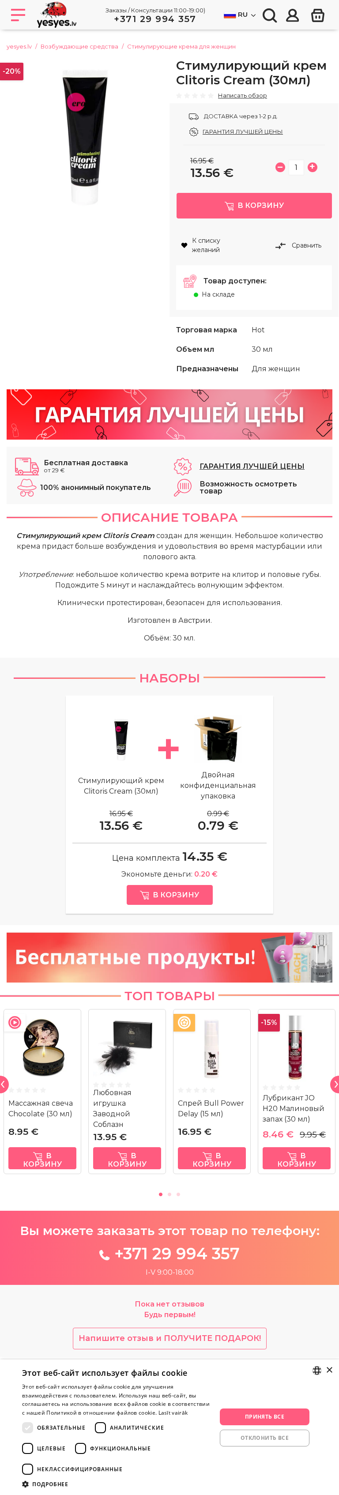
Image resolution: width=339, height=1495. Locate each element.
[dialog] (169, 1427)
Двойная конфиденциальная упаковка (218, 785)
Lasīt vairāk (173, 1412)
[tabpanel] (42, 1095)
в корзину (42, 1160)
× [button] (329, 1370)
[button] (116, 1484)
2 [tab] (169, 1193)
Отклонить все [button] (265, 1438)
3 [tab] (178, 1193)
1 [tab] (160, 1193)
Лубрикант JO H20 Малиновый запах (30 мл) (293, 1108)
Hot (258, 330)
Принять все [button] (264, 1416)
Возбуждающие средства (79, 46)
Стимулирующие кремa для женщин (181, 46)
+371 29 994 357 (155, 19)
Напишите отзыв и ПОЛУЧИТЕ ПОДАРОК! (170, 1338)
